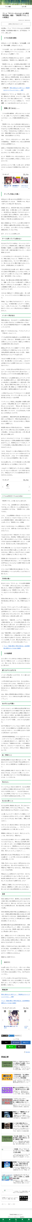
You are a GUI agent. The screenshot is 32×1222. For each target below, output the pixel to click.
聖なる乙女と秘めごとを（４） (11, 1026)
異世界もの (19, 1035)
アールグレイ (15, 187)
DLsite (26, 175)
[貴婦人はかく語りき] (8, 181)
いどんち (6, 187)
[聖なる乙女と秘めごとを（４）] (13, 1018)
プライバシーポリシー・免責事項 (16, 1217)
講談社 (5, 1027)
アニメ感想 (5, 1035)
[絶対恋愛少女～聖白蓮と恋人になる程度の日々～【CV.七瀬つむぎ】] (16, 180)
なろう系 (12, 1035)
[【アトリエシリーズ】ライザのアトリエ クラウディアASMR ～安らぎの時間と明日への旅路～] (25, 180)
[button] (21, 1047)
